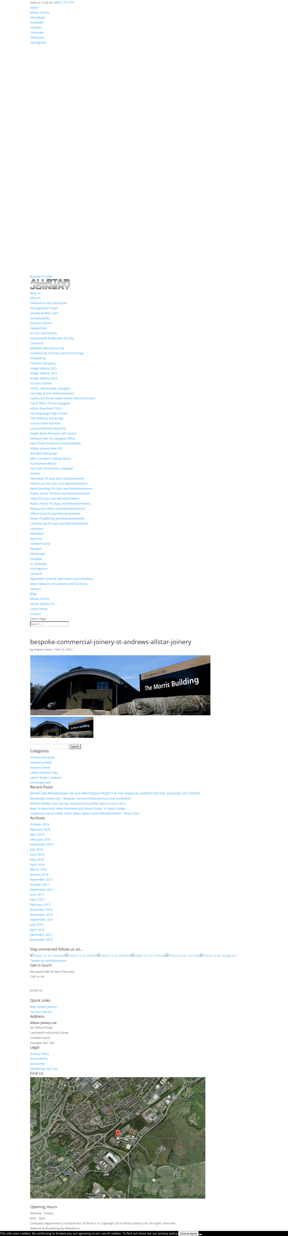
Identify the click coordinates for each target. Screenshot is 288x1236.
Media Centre (39, 13)
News (34, 7)
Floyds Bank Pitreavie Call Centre (53, 433)
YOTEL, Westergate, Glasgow (50, 388)
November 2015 (41, 940)
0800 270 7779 (64, 2)
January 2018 (39, 874)
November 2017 (41, 880)
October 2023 (39, 824)
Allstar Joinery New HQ (46, 448)
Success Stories (41, 323)
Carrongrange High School (48, 413)
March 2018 (38, 869)
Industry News (40, 767)
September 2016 (41, 920)
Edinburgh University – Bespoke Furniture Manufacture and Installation (80, 798)
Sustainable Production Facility (52, 338)
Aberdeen (37, 534)
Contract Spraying (42, 363)
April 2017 (37, 900)
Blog (33, 594)
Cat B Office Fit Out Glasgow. (50, 403)
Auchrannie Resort (43, 463)
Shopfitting (38, 358)
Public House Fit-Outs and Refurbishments (60, 504)
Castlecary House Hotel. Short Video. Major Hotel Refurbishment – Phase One (84, 813)
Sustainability (39, 318)
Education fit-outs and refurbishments (57, 478)
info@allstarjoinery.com (49, 994)
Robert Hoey (43, 649)
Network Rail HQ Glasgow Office (52, 438)
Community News (42, 757)
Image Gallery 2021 (43, 368)
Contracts (37, 343)
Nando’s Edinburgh (43, 453)
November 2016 (41, 915)
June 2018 (37, 854)
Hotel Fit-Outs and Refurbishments (54, 498)
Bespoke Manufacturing (47, 348)
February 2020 (40, 829)
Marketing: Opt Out (44, 1069)
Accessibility (38, 1059)
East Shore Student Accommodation (55, 443)
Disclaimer (37, 1064)
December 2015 (41, 935)
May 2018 (37, 859)
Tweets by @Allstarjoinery (48, 961)
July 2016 (36, 925)
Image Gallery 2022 (43, 373)
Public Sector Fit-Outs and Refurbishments (60, 493)
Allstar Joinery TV (42, 604)
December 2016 (41, 910)
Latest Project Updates (46, 778)
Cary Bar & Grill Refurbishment (52, 393)
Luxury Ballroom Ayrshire (48, 428)
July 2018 (36, 849)
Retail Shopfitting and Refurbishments (57, 518)
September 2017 (41, 890)
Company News (41, 762)
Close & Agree (188, 1233)
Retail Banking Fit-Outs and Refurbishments (61, 489)
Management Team (44, 308)
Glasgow (36, 559)
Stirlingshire (38, 569)
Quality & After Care (44, 313)
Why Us (35, 298)
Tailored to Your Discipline (48, 303)
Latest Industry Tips (44, 772)
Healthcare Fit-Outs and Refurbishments (58, 484)
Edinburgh (37, 554)
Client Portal (38, 609)
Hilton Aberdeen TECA (45, 408)
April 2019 (37, 834)
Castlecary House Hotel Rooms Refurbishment (62, 398)
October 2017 (39, 885)
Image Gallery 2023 (43, 378)
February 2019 (40, 839)
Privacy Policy (39, 1054)
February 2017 (40, 905)
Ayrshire (36, 539)
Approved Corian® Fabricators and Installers (61, 579)
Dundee (35, 549)
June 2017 (37, 894)
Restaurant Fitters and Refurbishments (57, 509)
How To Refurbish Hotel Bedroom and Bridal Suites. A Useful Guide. (78, 809)
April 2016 (37, 930)
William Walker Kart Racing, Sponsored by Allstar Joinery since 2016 (77, 803)
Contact (35, 589)
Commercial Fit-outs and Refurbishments (59, 524)
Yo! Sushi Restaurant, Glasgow (51, 468)
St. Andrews (38, 564)
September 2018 (41, 844)
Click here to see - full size (224, 1197)
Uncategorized (40, 782)
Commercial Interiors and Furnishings (57, 353)
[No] (200, 1234)
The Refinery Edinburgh (47, 418)
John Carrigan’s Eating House (50, 458)
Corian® (36, 574)
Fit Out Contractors (43, 333)
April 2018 (37, 865)
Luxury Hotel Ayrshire (45, 423)
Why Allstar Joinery (43, 1007)
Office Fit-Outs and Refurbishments (55, 514)
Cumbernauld (40, 544)
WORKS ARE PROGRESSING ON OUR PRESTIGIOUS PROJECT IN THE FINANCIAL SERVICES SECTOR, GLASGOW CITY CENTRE (115, 793)
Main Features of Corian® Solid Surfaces (58, 584)
